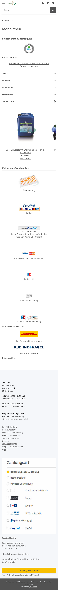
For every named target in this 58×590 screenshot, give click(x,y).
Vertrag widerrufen (29, 570)
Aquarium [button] (7, 87)
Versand (36, 575)
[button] (42, 3)
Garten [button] (6, 80)
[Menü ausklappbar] (3, 1)
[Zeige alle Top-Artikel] (55, 101)
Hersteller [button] (7, 94)
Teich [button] (5, 73)
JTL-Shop (33, 586)
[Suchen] (53, 10)
